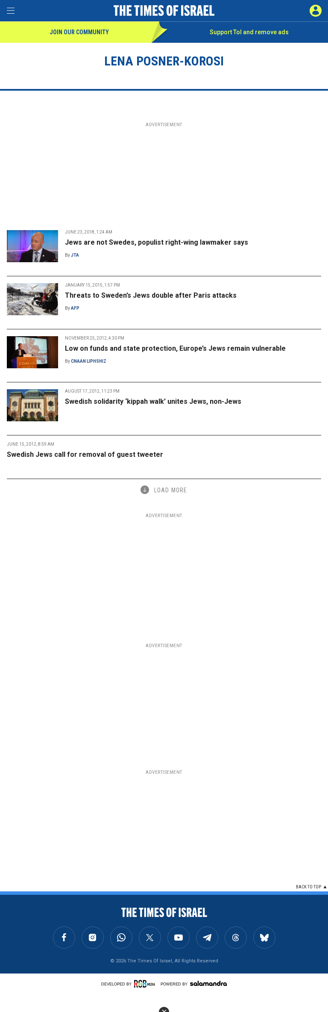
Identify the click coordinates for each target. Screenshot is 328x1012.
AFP (75, 308)
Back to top (308, 887)
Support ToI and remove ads (249, 32)
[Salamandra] (208, 983)
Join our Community (79, 32)
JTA (75, 255)
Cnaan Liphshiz (88, 361)
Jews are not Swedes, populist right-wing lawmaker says (156, 242)
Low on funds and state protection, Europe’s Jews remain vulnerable (175, 348)
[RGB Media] (146, 984)
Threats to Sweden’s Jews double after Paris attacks (151, 295)
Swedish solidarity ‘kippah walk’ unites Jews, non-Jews (153, 401)
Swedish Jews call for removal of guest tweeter (85, 454)
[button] (316, 11)
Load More (170, 490)
